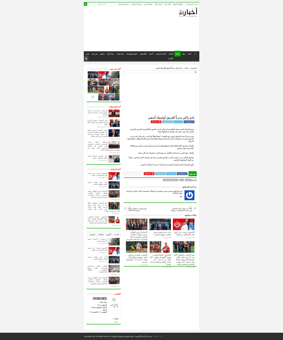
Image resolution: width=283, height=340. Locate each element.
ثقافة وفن (143, 54)
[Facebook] (103, 4)
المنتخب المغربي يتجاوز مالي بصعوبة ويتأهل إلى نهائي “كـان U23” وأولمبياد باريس (136, 258)
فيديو (87, 54)
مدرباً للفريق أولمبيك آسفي (171, 180)
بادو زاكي (188, 180)
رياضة (178, 54)
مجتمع (102, 54)
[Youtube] (99, 4)
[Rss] (105, 4)
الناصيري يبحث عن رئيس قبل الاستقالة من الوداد (184, 233)
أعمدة (151, 54)
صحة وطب (120, 54)
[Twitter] (101, 4)
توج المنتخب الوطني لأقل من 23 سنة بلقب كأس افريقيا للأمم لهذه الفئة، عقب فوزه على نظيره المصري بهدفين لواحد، (184, 259)
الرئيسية (195, 53)
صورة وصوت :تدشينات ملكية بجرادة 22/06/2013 (137, 208)
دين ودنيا (95, 54)
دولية (183, 54)
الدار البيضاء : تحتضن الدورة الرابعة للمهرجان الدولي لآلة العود (97, 122)
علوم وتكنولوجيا (131, 54)
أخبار (189, 54)
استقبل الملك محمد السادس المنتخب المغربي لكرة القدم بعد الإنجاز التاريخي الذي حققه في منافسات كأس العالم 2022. (104, 146)
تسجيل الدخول (124, 4)
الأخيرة (170, 58)
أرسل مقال (158, 4)
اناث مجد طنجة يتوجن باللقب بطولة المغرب (162, 233)
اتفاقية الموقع (178, 4)
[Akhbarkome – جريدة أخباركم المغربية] (188, 12)
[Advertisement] (142, 34)
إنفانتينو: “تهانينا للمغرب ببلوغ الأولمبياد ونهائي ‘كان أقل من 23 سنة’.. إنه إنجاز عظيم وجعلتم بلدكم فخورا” (160, 259)
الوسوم (92, 234)
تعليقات (100, 234)
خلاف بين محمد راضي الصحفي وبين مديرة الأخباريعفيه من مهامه (181, 208)
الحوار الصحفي (161, 54)
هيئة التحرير (148, 4)
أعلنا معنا (167, 4)
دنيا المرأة (110, 54)
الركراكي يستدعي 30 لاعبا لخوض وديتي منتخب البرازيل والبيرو (97, 112)
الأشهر (109, 234)
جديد (182, 180)
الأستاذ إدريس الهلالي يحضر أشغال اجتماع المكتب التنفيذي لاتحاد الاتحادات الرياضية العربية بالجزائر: (137, 237)
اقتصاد (171, 54)
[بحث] (85, 4)
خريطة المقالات (136, 4)
